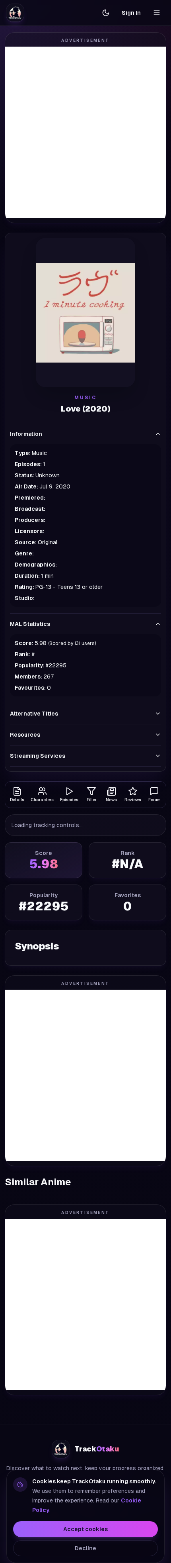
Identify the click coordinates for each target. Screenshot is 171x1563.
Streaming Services (37, 756)
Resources (25, 734)
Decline (85, 1548)
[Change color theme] (106, 13)
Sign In (131, 13)
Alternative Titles (34, 713)
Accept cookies (85, 1529)
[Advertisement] (85, 132)
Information (26, 434)
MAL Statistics (30, 624)
